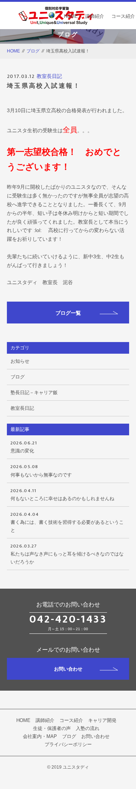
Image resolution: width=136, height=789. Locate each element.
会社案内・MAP (40, 736)
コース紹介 (123, 16)
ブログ (33, 51)
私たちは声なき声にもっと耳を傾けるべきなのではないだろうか (67, 553)
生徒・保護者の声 (52, 728)
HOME (71, 16)
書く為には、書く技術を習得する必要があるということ (67, 521)
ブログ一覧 (68, 313)
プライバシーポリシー (68, 744)
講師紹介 (94, 16)
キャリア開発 (102, 720)
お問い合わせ (68, 669)
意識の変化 (24, 446)
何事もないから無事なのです (41, 470)
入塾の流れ (87, 728)
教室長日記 (49, 76)
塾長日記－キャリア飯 (34, 392)
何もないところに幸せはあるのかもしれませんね (62, 494)
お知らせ (20, 361)
